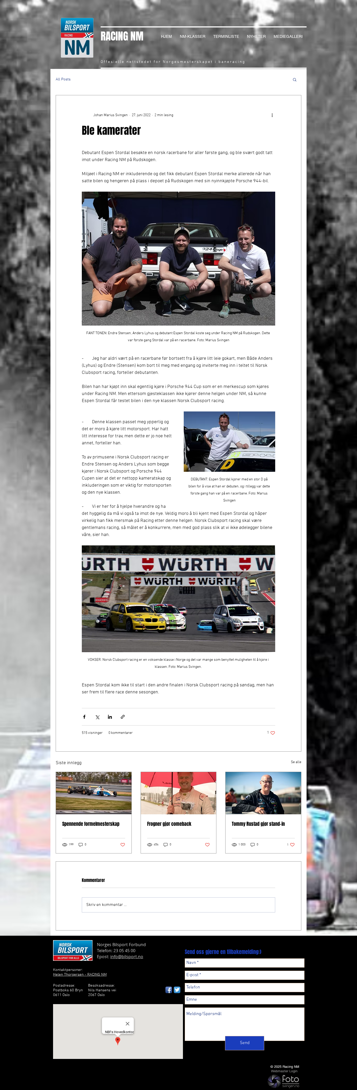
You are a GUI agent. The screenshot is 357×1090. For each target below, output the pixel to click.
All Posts (63, 79)
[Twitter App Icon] (177, 990)
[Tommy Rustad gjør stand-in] (263, 793)
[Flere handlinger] (272, 115)
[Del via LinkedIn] (109, 716)
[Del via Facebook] (84, 716)
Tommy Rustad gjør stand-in (258, 824)
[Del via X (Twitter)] (97, 716)
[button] (294, 79)
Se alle (296, 762)
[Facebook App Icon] (168, 990)
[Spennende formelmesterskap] (93, 793)
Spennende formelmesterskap (90, 824)
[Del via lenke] (122, 716)
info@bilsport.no (126, 956)
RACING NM (122, 36)
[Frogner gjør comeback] (178, 793)
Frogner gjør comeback (169, 824)
